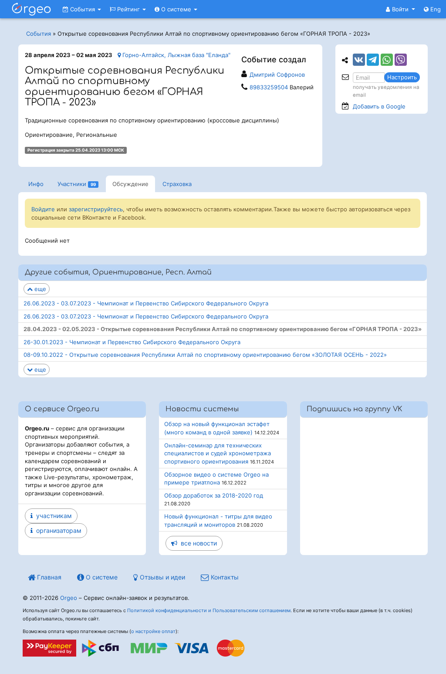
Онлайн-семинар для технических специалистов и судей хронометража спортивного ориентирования (217, 453)
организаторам (57, 530)
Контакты (224, 577)
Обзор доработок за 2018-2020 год (213, 495)
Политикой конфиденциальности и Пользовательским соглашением (209, 610)
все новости (197, 543)
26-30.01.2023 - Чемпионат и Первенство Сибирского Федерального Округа (132, 342)
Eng (435, 9)
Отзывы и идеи (161, 577)
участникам (52, 515)
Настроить (402, 77)
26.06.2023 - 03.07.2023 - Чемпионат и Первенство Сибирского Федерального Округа (146, 303)
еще (39, 288)
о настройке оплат (153, 631)
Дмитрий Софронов (277, 74)
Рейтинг (128, 9)
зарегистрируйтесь (96, 209)
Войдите (43, 209)
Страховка (177, 183)
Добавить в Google (379, 106)
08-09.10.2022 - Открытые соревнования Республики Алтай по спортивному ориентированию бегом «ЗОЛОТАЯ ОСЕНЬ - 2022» (205, 354)
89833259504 (269, 87)
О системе (176, 9)
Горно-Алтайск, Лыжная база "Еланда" (175, 54)
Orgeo (68, 597)
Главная (48, 577)
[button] (400, 9)
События (82, 9)
